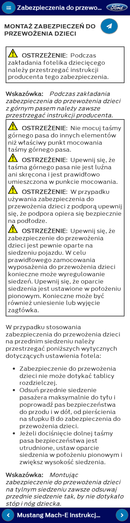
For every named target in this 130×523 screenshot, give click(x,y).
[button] (9, 7)
